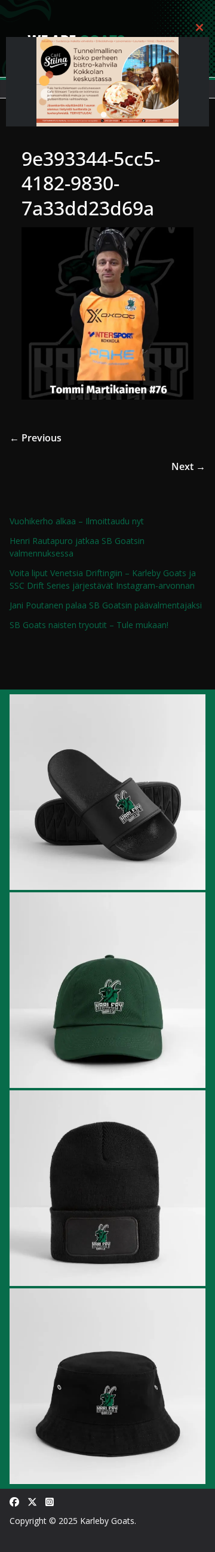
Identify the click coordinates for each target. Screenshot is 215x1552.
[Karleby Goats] (107, 8)
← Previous (36, 437)
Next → (188, 466)
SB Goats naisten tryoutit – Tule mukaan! (89, 624)
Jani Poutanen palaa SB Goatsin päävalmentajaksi (106, 605)
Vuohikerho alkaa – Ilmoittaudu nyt (77, 521)
